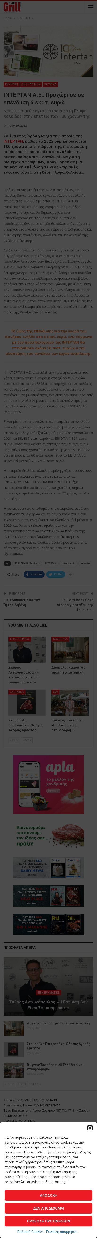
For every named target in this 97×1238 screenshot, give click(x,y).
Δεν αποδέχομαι (48, 1208)
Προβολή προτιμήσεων (48, 1221)
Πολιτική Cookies (30, 1231)
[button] (90, 1127)
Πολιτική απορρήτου (61, 1231)
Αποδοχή (48, 1195)
